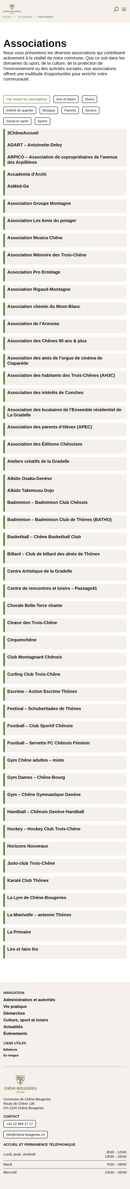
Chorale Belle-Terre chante (34, 605)
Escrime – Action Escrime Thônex (42, 691)
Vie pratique (25, 16)
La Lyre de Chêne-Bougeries (36, 897)
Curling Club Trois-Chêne (33, 674)
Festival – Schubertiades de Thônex (44, 708)
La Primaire (19, 931)
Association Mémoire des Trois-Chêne (46, 254)
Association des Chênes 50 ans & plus (47, 340)
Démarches (14, 1013)
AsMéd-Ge (18, 186)
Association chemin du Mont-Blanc (43, 306)
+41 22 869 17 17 (19, 1124)
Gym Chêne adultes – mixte (35, 760)
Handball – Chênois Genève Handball (45, 811)
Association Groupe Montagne (39, 203)
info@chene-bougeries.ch (25, 1134)
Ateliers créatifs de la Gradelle (38, 461)
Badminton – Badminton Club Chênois (47, 502)
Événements (15, 1033)
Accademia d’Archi (26, 174)
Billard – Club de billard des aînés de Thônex (53, 553)
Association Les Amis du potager (41, 220)
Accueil (7, 16)
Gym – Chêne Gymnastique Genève (44, 794)
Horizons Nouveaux (27, 846)
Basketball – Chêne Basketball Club (44, 536)
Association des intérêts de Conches (45, 392)
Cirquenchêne (21, 639)
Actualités (13, 1027)
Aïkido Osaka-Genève (29, 478)
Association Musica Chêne (34, 237)
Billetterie (10, 1049)
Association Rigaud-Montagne (38, 289)
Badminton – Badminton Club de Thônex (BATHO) (59, 519)
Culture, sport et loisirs (25, 1020)
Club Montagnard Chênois (34, 657)
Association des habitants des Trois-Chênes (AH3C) (61, 375)
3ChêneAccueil (22, 132)
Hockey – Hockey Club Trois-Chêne (43, 828)
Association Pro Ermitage (33, 272)
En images (11, 1055)
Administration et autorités (29, 1000)
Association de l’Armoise (33, 323)
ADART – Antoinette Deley (34, 144)
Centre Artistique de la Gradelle (39, 571)
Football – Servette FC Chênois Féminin (48, 742)
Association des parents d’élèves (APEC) (49, 426)
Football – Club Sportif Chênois (40, 725)
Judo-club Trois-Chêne (31, 863)
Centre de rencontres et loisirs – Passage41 (52, 588)
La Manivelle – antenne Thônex (39, 914)
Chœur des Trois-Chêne (32, 622)
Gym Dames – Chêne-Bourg (36, 777)
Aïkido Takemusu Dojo (30, 490)
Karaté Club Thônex (28, 880)
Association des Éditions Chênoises (44, 444)
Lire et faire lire (22, 949)
